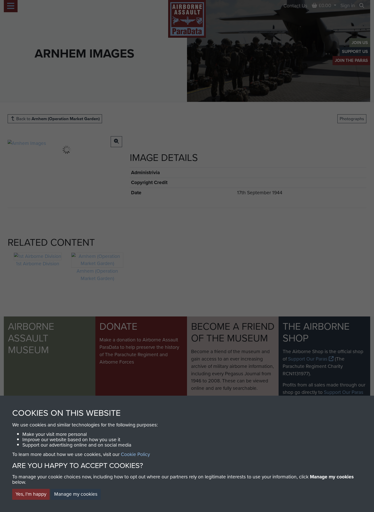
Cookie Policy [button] (135, 454)
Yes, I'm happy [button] (31, 494)
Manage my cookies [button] (75, 494)
